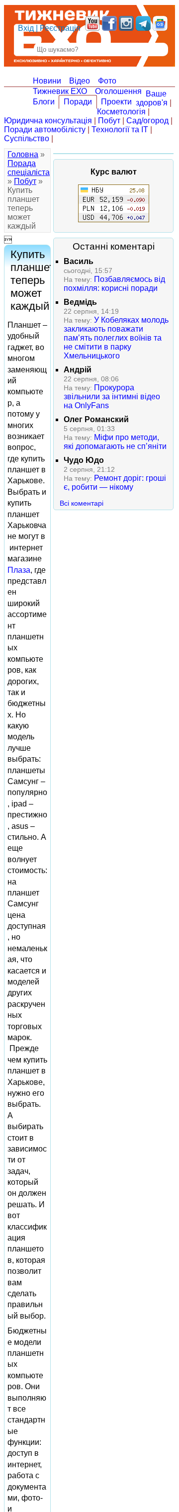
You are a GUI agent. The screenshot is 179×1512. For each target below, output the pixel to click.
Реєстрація (60, 28)
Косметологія (121, 111)
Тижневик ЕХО (60, 91)
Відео (79, 81)
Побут (109, 120)
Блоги (44, 101)
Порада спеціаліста (28, 168)
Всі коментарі (81, 503)
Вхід (26, 28)
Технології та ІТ (119, 129)
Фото (107, 81)
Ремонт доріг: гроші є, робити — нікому (115, 482)
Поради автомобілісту (45, 129)
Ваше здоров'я (152, 98)
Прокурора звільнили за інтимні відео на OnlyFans (112, 396)
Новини (47, 81)
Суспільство (26, 138)
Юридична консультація (48, 120)
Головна (22, 154)
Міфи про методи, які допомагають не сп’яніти (115, 441)
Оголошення (118, 91)
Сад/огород (147, 120)
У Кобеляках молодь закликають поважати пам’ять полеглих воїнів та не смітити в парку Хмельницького (116, 338)
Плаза (18, 570)
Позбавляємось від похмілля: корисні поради (114, 283)
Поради (78, 101)
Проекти (116, 101)
